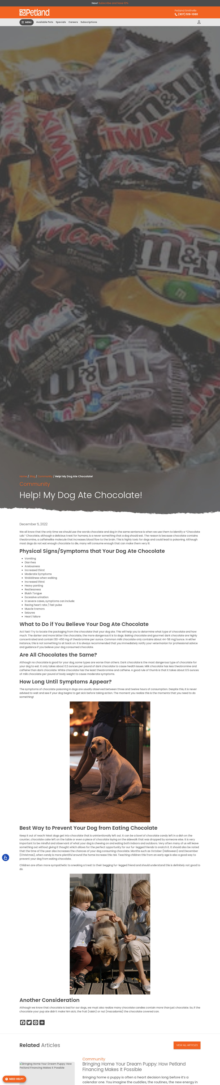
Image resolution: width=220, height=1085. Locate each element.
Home (23, 476)
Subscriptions (89, 22)
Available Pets (44, 22)
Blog (32, 476)
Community (45, 476)
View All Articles (187, 1045)
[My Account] (199, 22)
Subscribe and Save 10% (113, 3)
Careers (73, 22)
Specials (61, 22)
